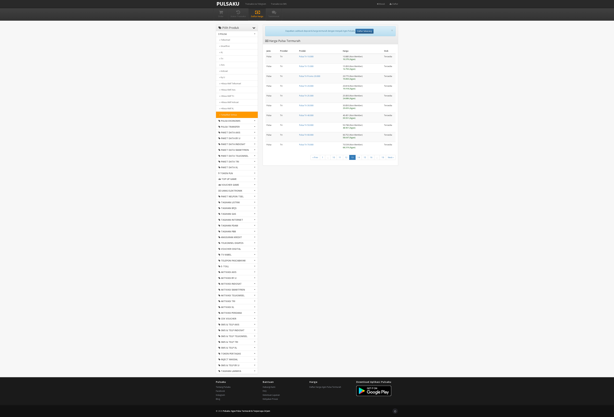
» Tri (220, 58)
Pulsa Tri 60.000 (306, 135)
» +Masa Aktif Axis (226, 89)
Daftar (395, 4)
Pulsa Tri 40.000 (306, 115)
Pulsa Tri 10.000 (306, 56)
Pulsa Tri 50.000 (306, 125)
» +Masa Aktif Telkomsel (229, 83)
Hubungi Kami (269, 387)
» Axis (221, 64)
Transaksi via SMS (279, 4)
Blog (218, 399)
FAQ (265, 391)
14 (359, 157)
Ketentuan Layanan (271, 395)
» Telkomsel (224, 40)
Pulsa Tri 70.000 (306, 144)
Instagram (220, 395)
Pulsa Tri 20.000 (306, 86)
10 (334, 157)
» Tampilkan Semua (227, 114)
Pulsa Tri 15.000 (306, 66)
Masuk (382, 4)
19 (383, 157)
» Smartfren (224, 46)
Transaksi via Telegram (255, 4)
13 (352, 157)
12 (346, 157)
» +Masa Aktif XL (226, 108)
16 (371, 157)
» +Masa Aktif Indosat (228, 102)
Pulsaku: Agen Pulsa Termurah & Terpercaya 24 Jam (246, 411)
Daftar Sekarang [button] (364, 31)
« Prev (315, 157)
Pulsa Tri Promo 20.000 (309, 76)
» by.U (221, 77)
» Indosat (223, 71)
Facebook (220, 391)
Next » (391, 157)
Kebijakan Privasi (270, 399)
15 (365, 157)
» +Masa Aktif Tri (226, 96)
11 (340, 157)
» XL (220, 52)
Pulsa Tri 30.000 (306, 105)
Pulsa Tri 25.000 (306, 95)
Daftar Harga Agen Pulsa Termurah (325, 387)
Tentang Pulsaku (223, 387)
